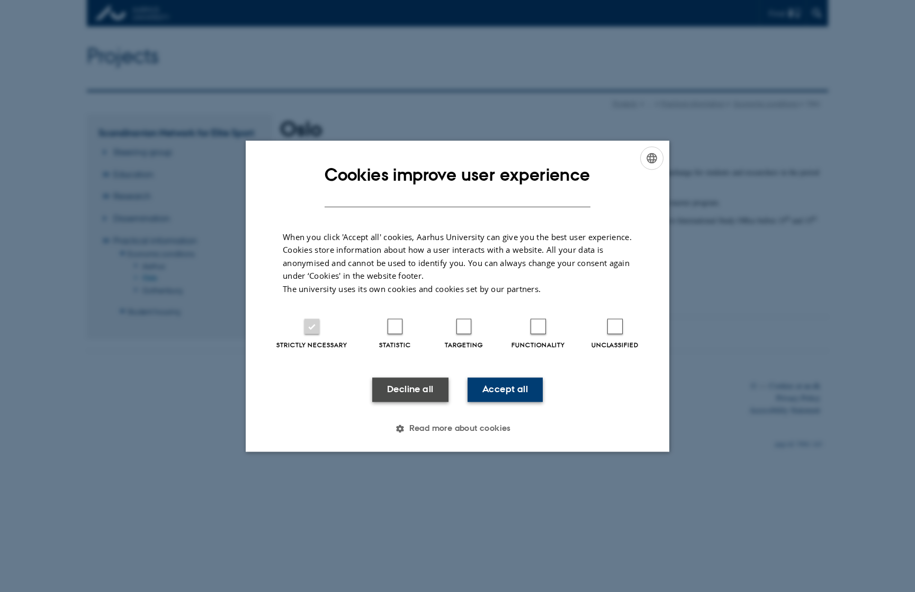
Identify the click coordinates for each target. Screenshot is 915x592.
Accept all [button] (505, 389)
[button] (457, 428)
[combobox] (652, 158)
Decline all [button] (410, 389)
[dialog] (457, 296)
